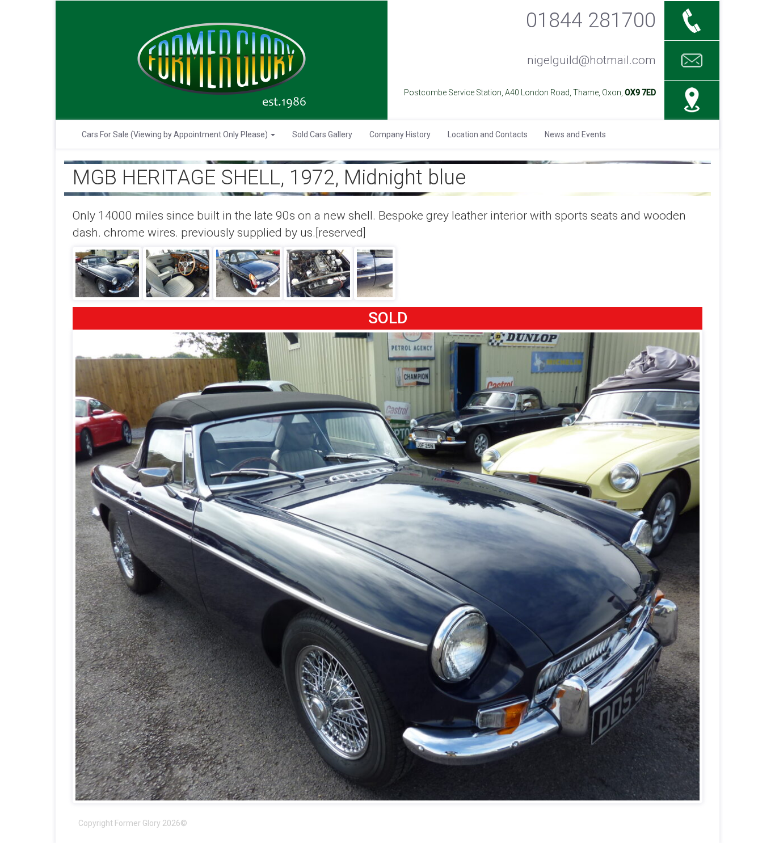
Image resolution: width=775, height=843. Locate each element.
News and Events (575, 134)
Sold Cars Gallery (322, 134)
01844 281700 (591, 20)
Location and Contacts (488, 134)
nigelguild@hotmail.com (591, 60)
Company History (400, 134)
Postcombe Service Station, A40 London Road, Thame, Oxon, (530, 92)
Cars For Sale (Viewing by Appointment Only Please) (175, 134)
